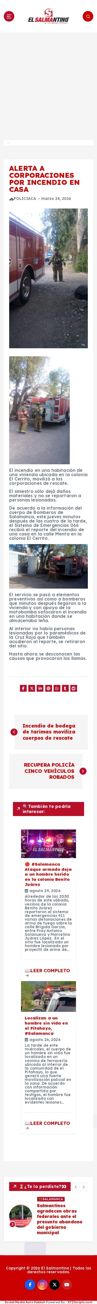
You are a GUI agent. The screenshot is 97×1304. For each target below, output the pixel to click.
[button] (76, 1187)
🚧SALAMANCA (51, 1199)
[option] (48, 1216)
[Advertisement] (48, 83)
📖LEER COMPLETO (47, 970)
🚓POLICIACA (22, 198)
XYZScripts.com (80, 1302)
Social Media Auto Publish (25, 1302)
